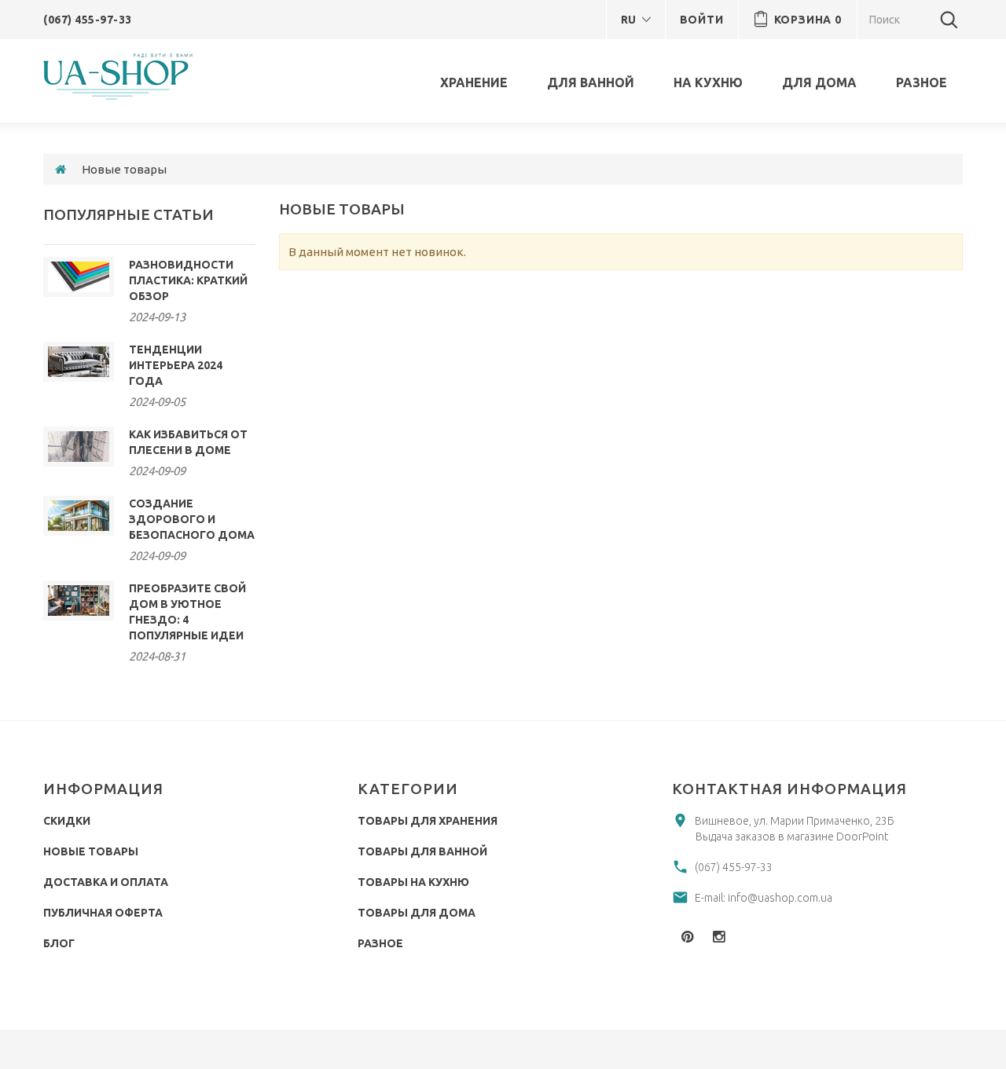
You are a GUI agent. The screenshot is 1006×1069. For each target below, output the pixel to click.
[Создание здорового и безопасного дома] (78, 516)
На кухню (708, 82)
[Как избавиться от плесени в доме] (78, 447)
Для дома (819, 82)
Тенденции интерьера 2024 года (175, 365)
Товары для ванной (422, 851)
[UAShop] (121, 76)
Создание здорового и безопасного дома (192, 519)
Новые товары (90, 851)
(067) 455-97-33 (87, 19)
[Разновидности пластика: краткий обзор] (78, 277)
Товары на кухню (413, 882)
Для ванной (590, 82)
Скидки (66, 821)
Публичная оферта (103, 912)
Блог (59, 943)
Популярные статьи (128, 214)
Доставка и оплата (105, 882)
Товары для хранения (427, 821)
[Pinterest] (687, 936)
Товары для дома (416, 912)
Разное (921, 82)
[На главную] (60, 169)
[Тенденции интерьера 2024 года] (78, 362)
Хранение (474, 82)
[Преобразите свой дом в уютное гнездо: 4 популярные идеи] (78, 600)
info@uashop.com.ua (780, 897)
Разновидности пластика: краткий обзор (188, 280)
